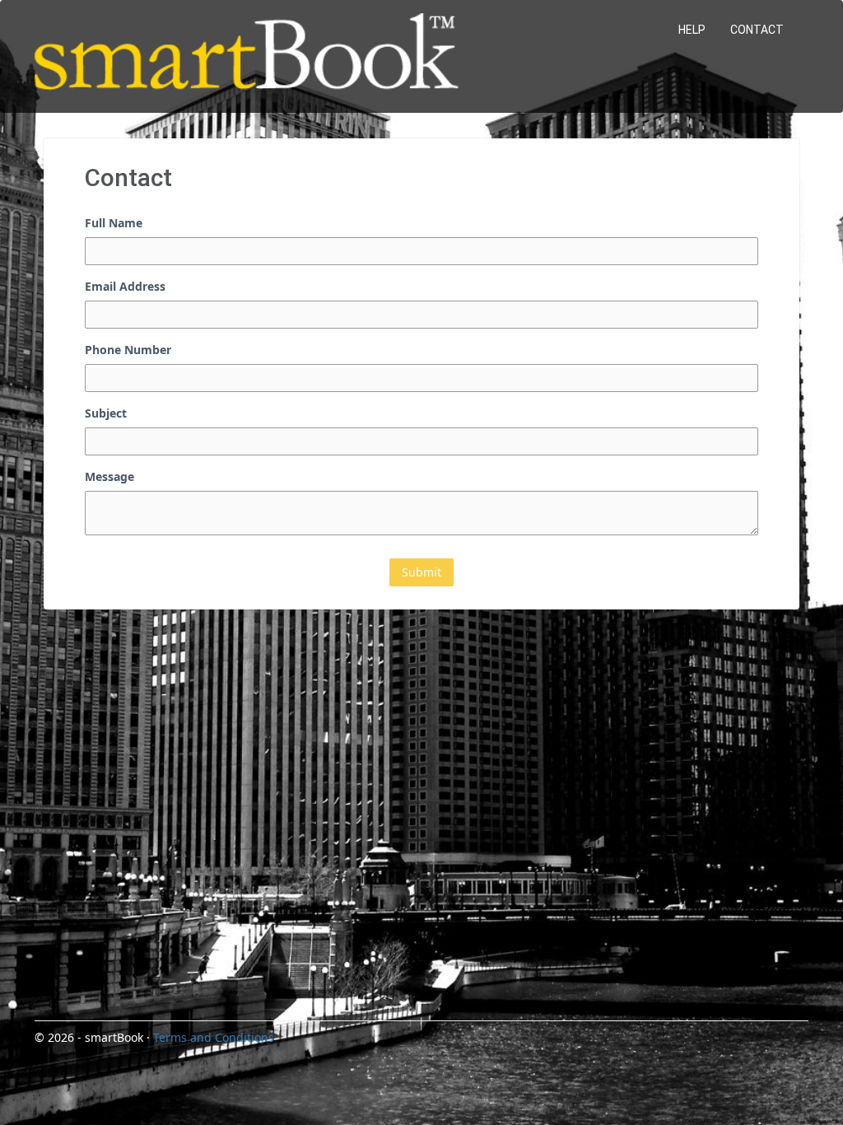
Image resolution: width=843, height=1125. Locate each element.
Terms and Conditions (213, 1037)
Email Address (125, 286)
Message (109, 476)
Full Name (113, 223)
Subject (106, 413)
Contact (757, 29)
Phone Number (128, 349)
